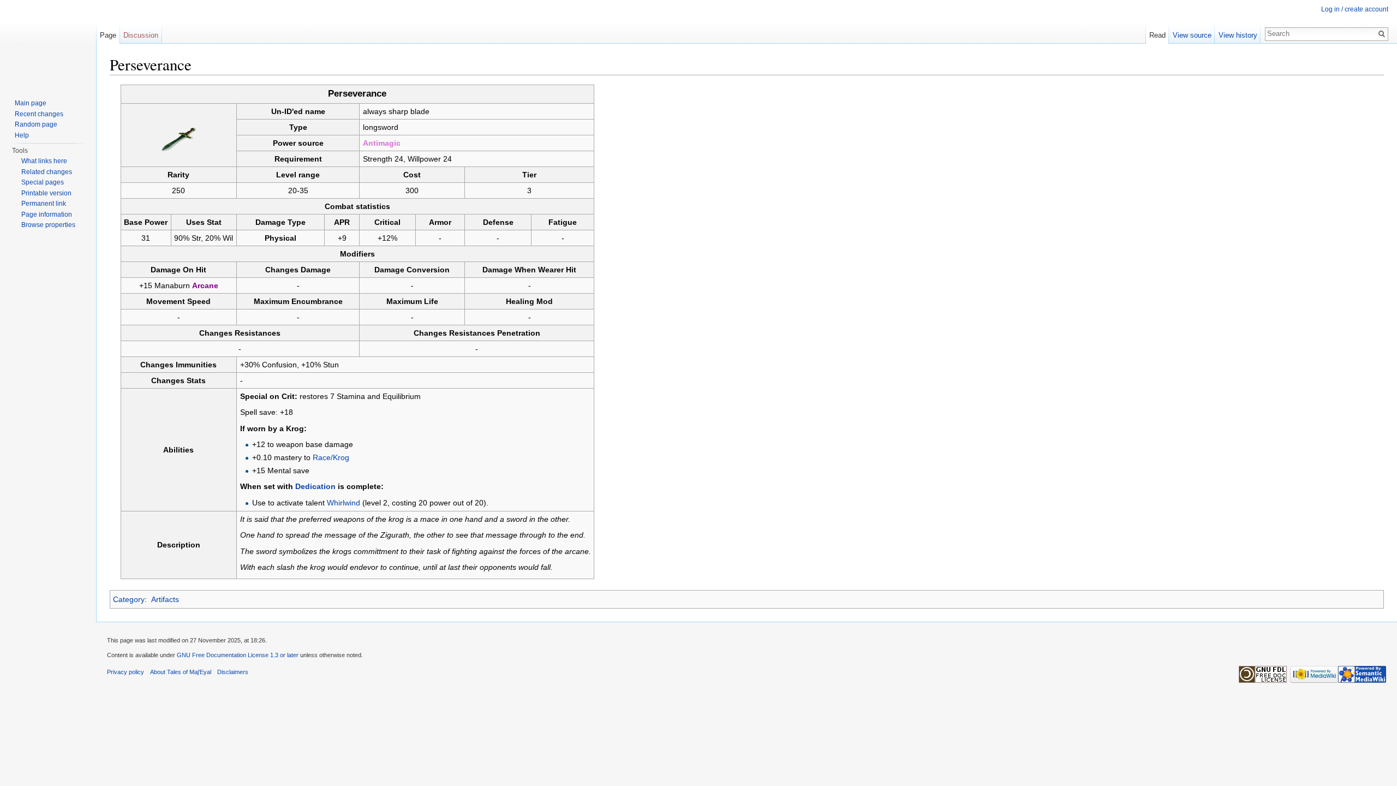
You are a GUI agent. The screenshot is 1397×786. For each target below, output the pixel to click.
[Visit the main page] (48, 43)
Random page (36, 124)
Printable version (46, 193)
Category (129, 599)
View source (1192, 35)
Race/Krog (331, 457)
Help (22, 135)
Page (108, 35)
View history (1238, 35)
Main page (30, 103)
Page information (46, 214)
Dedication (315, 486)
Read (1157, 35)
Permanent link (43, 203)
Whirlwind (343, 502)
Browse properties (48, 225)
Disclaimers (232, 672)
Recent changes (39, 114)
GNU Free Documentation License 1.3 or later (237, 655)
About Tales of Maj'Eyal (180, 672)
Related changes (46, 172)
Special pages (42, 182)
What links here (44, 161)
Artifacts (165, 599)
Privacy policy (125, 672)
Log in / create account (1354, 9)
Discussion (140, 35)
